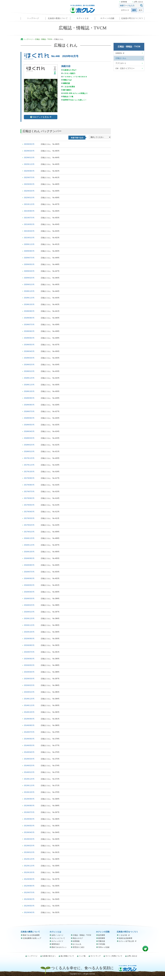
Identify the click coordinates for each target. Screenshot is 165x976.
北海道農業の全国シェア (32, 938)
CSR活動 (101, 944)
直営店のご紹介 (79, 947)
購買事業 (101, 938)
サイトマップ (95, 956)
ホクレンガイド (57, 941)
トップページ (33, 19)
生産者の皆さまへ (49, 956)
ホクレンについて (58, 938)
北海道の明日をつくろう (132, 19)
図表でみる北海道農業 (31, 935)
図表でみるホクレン (59, 947)
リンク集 (82, 956)
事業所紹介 (56, 944)
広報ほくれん (121, 58)
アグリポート (121, 63)
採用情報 (124, 2)
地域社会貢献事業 (125, 938)
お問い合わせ (138, 2)
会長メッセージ (57, 935)
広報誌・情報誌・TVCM (43, 39)
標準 (134, 10)
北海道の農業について (57, 19)
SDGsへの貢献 (103, 947)
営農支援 (101, 941)
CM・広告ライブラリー (125, 68)
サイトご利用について (113, 956)
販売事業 (101, 935)
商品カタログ (78, 938)
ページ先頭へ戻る (145, 949)
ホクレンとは (82, 19)
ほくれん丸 (77, 944)
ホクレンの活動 (107, 19)
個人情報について (67, 956)
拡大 (140, 10)
